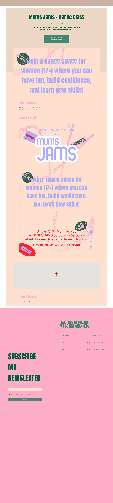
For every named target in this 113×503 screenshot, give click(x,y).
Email (10, 386)
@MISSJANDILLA (99, 335)
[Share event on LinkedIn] (29, 301)
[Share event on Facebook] (20, 301)
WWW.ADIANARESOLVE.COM (97, 447)
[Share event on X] (24, 301)
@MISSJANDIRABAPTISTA (96, 349)
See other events (56, 40)
